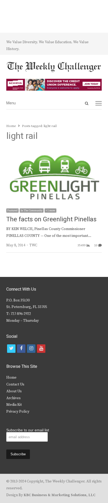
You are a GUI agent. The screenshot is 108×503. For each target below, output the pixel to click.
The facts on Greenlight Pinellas (51, 219)
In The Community (31, 210)
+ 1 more (50, 210)
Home (11, 377)
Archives (13, 398)
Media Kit (14, 404)
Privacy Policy (17, 411)
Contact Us (15, 384)
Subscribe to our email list (27, 430)
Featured (12, 210)
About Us (14, 391)
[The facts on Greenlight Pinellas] (54, 152)
